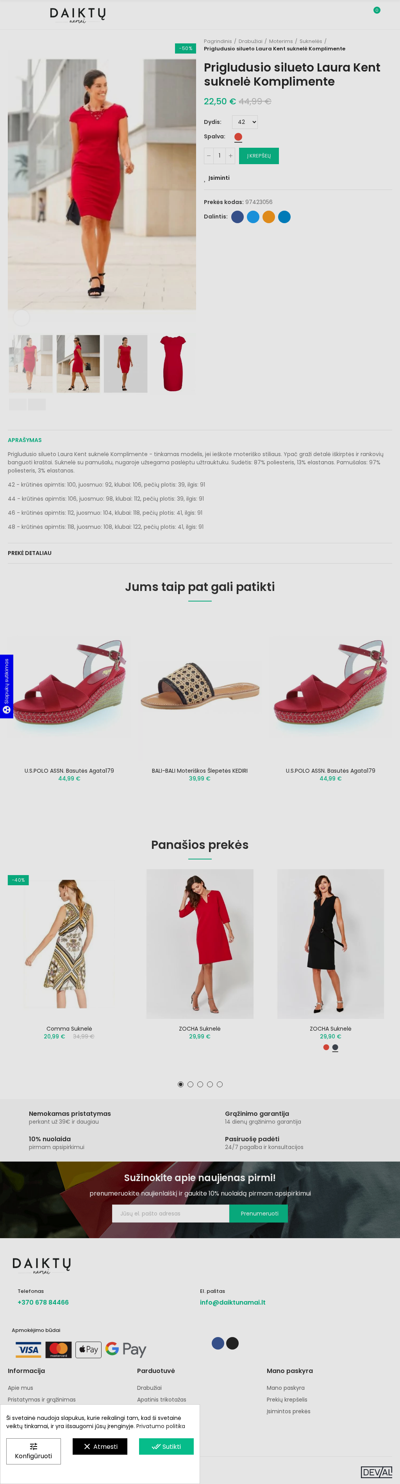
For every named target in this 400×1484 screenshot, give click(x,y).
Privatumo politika (160, 1426)
